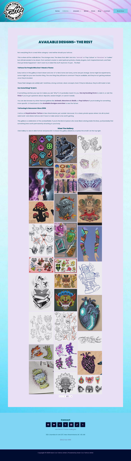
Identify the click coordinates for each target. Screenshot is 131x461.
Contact (107, 11)
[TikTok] (77, 424)
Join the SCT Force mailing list (65, 429)
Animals (79, 57)
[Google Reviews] (65, 424)
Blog (99, 11)
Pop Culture (84, 101)
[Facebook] (48, 424)
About (86, 11)
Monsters (100, 57)
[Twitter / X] (82, 424)
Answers (76, 11)
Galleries (65, 11)
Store (93, 11)
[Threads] (71, 424)
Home (57, 11)
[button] (69, 11)
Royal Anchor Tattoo (34, 113)
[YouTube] (54, 424)
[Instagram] (59, 424)
